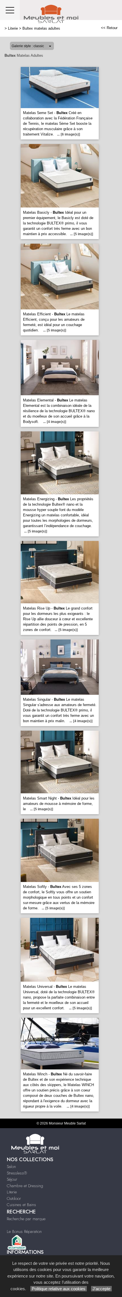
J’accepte (101, 1288)
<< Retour (109, 28)
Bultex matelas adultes (41, 28)
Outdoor (14, 1198)
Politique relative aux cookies (59, 1288)
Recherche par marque (26, 1219)
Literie (13, 28)
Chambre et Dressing (25, 1186)
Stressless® (17, 1173)
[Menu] (10, 10)
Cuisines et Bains (21, 1205)
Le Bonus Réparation (24, 1231)
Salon (11, 1166)
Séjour (12, 1179)
